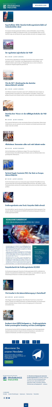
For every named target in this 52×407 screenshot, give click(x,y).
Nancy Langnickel (19, 56)
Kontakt (5, 394)
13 (35, 341)
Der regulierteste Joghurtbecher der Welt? (18, 53)
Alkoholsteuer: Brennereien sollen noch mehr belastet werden (25, 144)
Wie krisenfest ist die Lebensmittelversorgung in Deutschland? (25, 293)
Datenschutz (29, 394)
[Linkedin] (6, 398)
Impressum (22, 394)
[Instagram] (4, 398)
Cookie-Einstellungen (13, 394)
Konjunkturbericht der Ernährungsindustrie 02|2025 (22, 267)
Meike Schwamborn (19, 148)
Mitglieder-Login (40, 5)
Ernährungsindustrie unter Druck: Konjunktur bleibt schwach (25, 205)
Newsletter (36, 394)
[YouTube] (9, 398)
